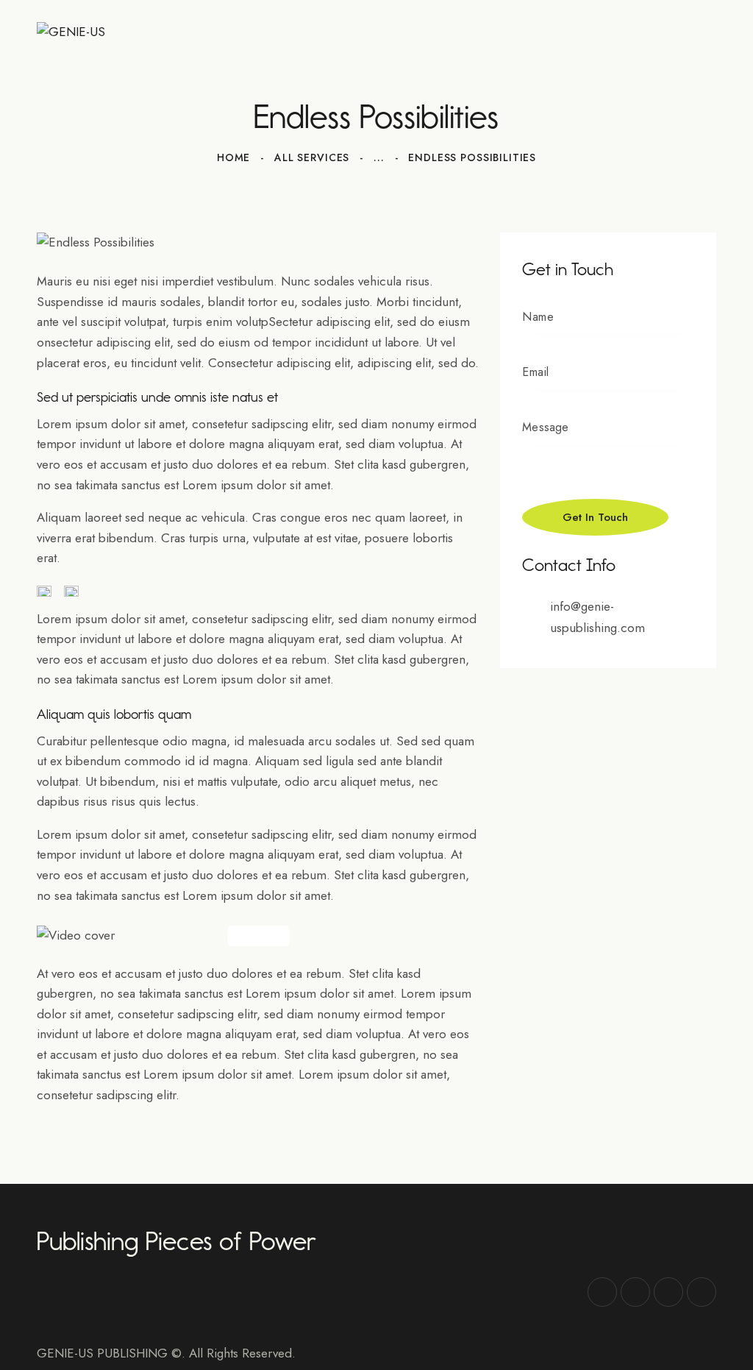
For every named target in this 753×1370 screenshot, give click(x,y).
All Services (311, 157)
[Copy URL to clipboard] (701, 1292)
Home (233, 157)
